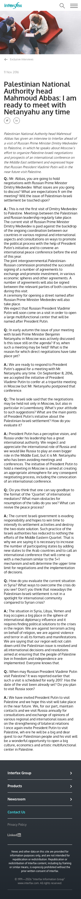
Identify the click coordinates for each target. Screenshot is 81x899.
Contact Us (16, 812)
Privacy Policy (17, 824)
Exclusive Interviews (21, 59)
